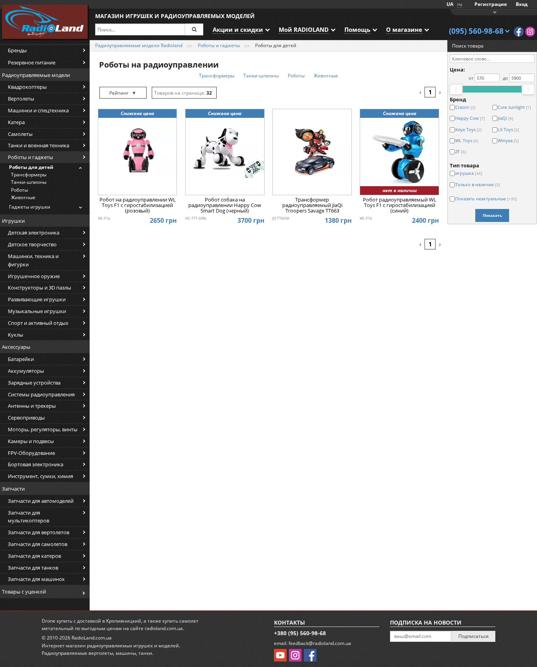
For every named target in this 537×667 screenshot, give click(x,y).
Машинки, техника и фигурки (33, 260)
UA (450, 4)
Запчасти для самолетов (37, 544)
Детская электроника (33, 232)
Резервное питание (31, 62)
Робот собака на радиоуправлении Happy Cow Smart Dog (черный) (224, 205)
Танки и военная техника (38, 145)
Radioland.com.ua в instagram (530, 32)
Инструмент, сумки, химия (40, 476)
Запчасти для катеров (34, 555)
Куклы (15, 334)
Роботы (19, 190)
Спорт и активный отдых (38, 322)
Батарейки (21, 359)
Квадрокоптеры (27, 86)
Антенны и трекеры (32, 405)
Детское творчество (32, 244)
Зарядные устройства (34, 382)
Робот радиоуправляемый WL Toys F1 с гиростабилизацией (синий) (399, 205)
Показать (492, 215)
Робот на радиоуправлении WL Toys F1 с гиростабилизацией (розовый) (137, 205)
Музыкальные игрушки (37, 311)
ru (459, 4)
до (505, 78)
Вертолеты (21, 98)
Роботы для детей (31, 167)
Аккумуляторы (26, 370)
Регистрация (490, 4)
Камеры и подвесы (31, 441)
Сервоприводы (26, 417)
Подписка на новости (426, 622)
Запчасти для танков (33, 567)
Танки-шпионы (28, 182)
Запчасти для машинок (36, 579)
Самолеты (20, 133)
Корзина (494, 12)
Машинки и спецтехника (38, 110)
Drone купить (57, 621)
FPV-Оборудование (31, 452)
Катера (16, 122)
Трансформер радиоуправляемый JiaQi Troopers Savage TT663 (312, 205)
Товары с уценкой (24, 591)
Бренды (17, 50)
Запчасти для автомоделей (41, 500)
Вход (522, 4)
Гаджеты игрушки (29, 206)
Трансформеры (28, 174)
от (471, 78)
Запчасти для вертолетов (38, 532)
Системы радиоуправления (41, 394)
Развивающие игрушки (37, 299)
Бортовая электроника (35, 464)
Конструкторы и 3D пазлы (39, 287)
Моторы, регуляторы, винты (42, 429)
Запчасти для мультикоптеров (28, 516)
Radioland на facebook (519, 32)
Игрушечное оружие (34, 276)
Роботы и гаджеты (30, 157)
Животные (23, 197)
